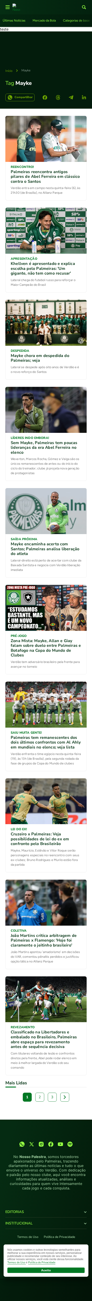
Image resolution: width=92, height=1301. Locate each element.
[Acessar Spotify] (70, 1144)
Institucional (19, 1223)
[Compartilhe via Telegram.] (71, 97)
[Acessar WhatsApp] (22, 1144)
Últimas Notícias (14, 20)
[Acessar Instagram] (41, 1144)
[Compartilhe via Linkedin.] (84, 97)
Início (9, 71)
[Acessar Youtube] (60, 1144)
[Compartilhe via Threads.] (58, 97)
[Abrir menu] (7, 7)
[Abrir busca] (84, 7)
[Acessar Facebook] (51, 1144)
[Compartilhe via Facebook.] (45, 97)
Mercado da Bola (44, 20)
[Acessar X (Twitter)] (32, 1144)
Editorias (14, 1211)
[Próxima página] (64, 1097)
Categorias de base (76, 20)
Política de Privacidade (59, 1237)
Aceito (46, 1270)
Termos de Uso (27, 1237)
